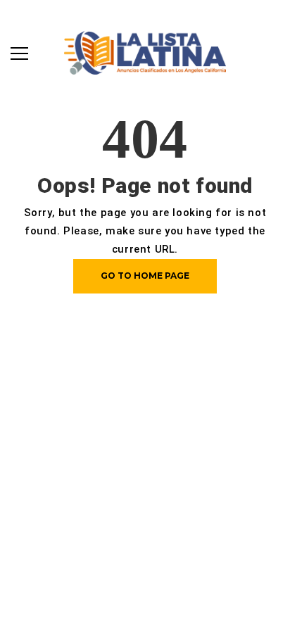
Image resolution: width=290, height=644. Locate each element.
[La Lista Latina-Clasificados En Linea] (144, 51)
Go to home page (145, 275)
